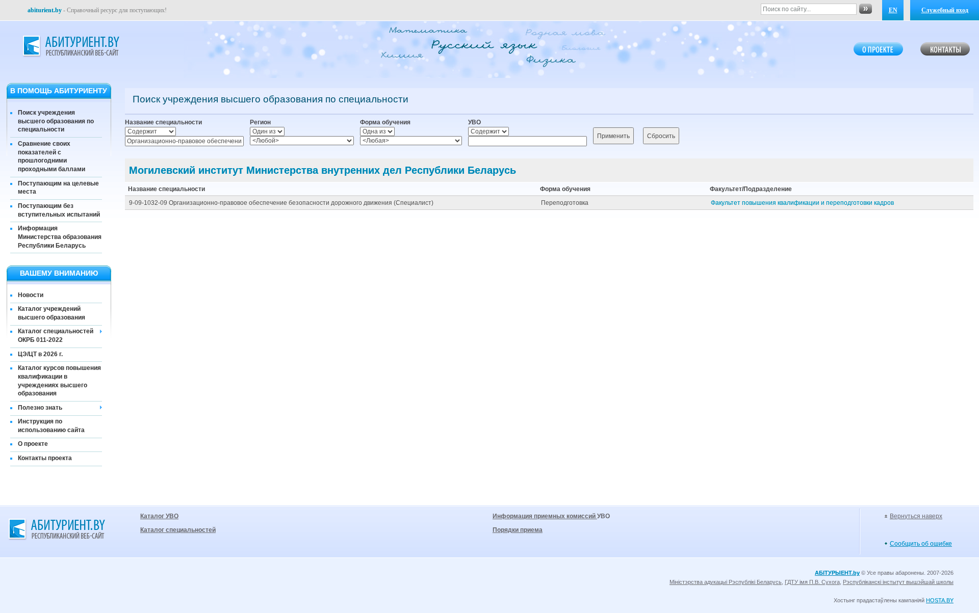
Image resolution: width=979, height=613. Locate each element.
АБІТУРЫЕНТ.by (837, 573)
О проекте (33, 443)
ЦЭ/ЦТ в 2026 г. (40, 354)
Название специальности (163, 122)
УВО (474, 122)
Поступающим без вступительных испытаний (59, 210)
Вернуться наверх (916, 516)
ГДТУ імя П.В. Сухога (812, 582)
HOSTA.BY (940, 600)
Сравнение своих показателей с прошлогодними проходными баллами (51, 156)
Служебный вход (944, 10)
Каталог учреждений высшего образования (51, 313)
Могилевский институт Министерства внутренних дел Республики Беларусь (322, 170)
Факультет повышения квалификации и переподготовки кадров (802, 202)
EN (893, 10)
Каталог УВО (159, 516)
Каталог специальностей (178, 530)
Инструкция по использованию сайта (51, 426)
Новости (30, 295)
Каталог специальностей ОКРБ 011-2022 (55, 335)
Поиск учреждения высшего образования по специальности (56, 121)
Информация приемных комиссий (545, 516)
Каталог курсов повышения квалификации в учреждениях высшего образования (59, 380)
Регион (260, 122)
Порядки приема (518, 530)
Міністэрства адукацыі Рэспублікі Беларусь (725, 582)
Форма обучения (385, 122)
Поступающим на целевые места (58, 188)
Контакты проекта (45, 458)
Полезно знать (40, 407)
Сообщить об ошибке (921, 543)
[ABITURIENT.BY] (70, 46)
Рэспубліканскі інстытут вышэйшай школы (898, 582)
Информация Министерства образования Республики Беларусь (59, 237)
